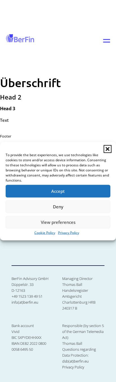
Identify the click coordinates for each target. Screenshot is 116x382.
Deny (58, 206)
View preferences (58, 222)
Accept (58, 191)
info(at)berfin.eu (25, 302)
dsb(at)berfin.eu (75, 361)
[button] (107, 149)
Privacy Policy (68, 232)
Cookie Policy (44, 232)
